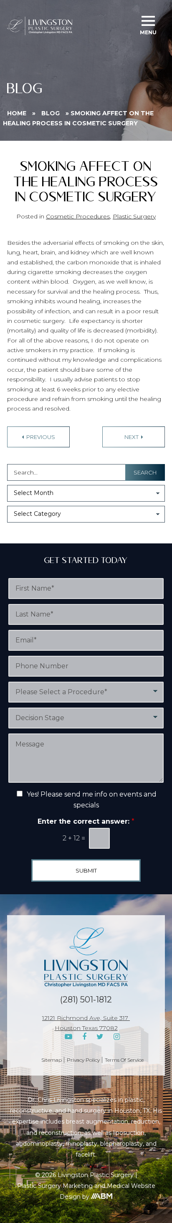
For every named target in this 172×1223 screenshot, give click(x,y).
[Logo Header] (39, 26)
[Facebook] (84, 1037)
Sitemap (51, 1060)
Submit (86, 870)
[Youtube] (68, 1037)
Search (145, 472)
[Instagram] (117, 1037)
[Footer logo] (86, 957)
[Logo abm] (101, 1196)
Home (16, 113)
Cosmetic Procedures (78, 216)
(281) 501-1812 (86, 1000)
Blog (50, 113)
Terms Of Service (124, 1060)
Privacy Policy (83, 1060)
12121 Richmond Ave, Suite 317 (86, 1018)
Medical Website (131, 1186)
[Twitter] (100, 1037)
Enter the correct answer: (86, 821)
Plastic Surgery (134, 216)
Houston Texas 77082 (86, 1028)
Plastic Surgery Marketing (55, 1186)
